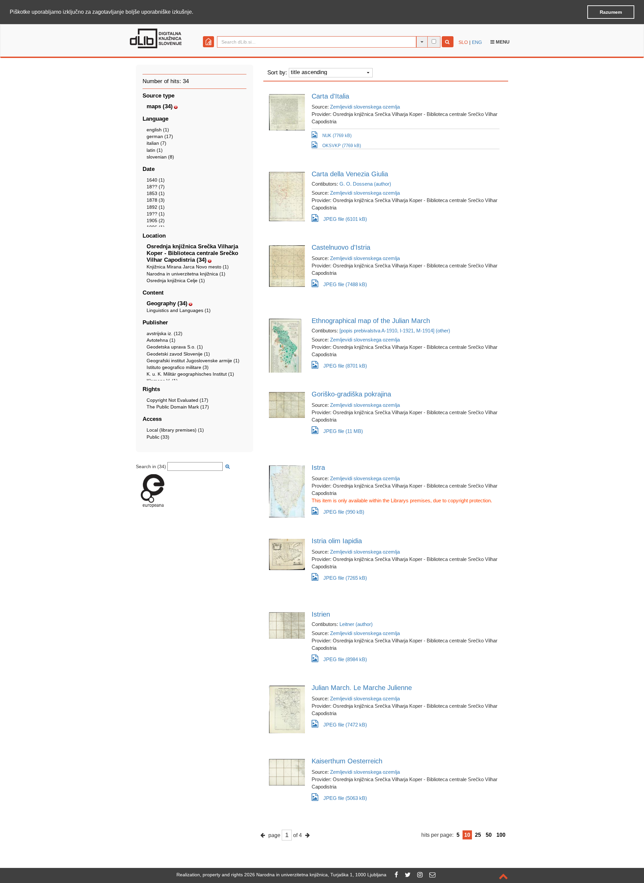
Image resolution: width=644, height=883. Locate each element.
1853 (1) (156, 193)
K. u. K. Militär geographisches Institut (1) (190, 374)
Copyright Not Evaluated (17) (177, 400)
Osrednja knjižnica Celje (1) (176, 280)
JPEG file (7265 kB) (345, 578)
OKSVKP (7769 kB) (341, 145)
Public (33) (158, 437)
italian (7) (156, 143)
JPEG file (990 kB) (343, 512)
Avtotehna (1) (161, 340)
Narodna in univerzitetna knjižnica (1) (186, 273)
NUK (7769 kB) (337, 135)
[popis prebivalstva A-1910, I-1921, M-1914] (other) (394, 330)
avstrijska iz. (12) (164, 333)
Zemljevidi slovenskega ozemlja (365, 107)
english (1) (158, 129)
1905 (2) (156, 220)
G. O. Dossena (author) (365, 184)
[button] (196, 12)
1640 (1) (156, 180)
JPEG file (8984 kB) (345, 659)
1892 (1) (156, 207)
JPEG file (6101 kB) (345, 219)
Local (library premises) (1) (175, 430)
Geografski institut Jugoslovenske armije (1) (193, 360)
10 (467, 835)
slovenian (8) (160, 157)
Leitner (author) (356, 624)
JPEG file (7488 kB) (345, 284)
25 (478, 835)
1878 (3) (156, 200)
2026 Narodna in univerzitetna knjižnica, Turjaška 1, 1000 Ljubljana (315, 874)
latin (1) (155, 150)
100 (500, 835)
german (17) (160, 136)
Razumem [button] (611, 12)
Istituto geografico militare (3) (178, 367)
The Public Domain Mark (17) (178, 406)
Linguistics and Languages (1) (179, 310)
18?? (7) (156, 186)
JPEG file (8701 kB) (345, 366)
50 (489, 835)
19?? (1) (156, 213)
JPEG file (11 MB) (343, 431)
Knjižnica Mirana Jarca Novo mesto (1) (188, 266)
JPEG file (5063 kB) (345, 798)
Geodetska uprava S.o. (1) (175, 347)
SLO (463, 42)
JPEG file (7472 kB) (345, 725)
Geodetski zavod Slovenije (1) (178, 354)
